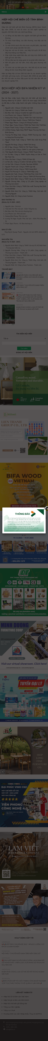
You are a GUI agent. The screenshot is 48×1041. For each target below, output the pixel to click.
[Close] (46, 507)
